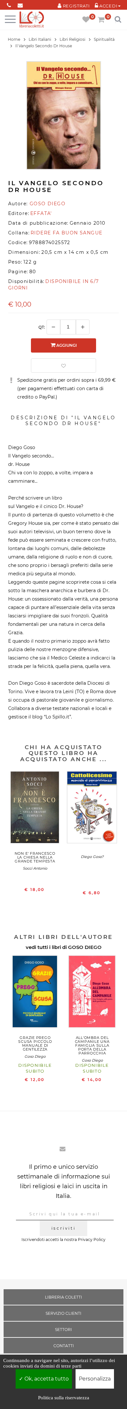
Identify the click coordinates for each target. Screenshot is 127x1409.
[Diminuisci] (53, 327)
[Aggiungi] (82, 327)
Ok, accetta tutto (46, 1379)
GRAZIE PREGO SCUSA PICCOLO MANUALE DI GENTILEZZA (35, 1043)
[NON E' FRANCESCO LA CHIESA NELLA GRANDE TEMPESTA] (35, 809)
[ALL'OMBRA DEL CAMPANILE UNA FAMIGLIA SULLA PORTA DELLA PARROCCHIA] (92, 993)
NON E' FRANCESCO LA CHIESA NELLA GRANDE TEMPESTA (35, 857)
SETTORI (63, 1329)
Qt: (41, 327)
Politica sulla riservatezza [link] (63, 1397)
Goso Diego (35, 1056)
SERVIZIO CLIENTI (63, 1313)
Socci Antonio (35, 868)
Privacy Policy (92, 1239)
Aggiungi (66, 345)
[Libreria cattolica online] (32, 19)
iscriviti (63, 1228)
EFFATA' (41, 213)
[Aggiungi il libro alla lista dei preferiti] (63, 365)
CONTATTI (63, 1345)
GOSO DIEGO (85, 947)
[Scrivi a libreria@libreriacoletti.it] (20, 4)
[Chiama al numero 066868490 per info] (9, 4)
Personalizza (95, 1379)
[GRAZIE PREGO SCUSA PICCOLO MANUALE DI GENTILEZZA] (35, 993)
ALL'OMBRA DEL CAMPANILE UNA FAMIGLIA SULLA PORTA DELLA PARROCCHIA (92, 1045)
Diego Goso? (92, 856)
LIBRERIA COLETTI (63, 1297)
